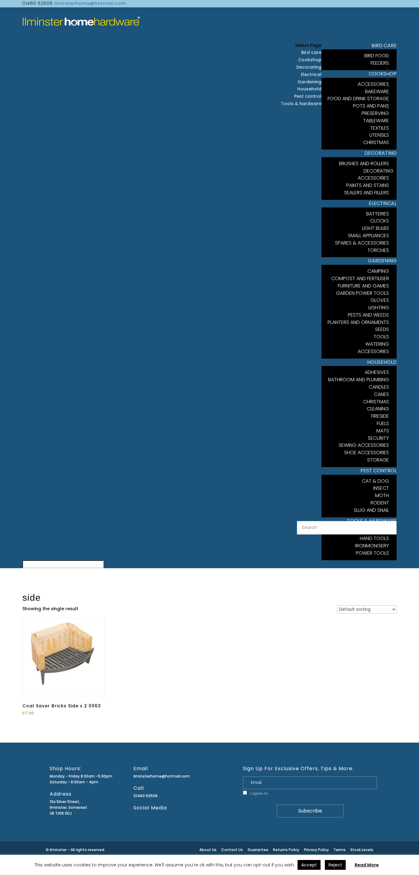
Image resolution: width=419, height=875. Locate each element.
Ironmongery (372, 545)
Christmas (376, 401)
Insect (381, 488)
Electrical (311, 74)
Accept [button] (309, 865)
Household (309, 89)
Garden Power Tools (362, 293)
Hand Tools (374, 538)
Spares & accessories (362, 242)
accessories (373, 351)
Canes (381, 394)
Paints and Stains (367, 185)
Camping (378, 271)
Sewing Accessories (364, 445)
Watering (377, 344)
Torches (378, 250)
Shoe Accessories (366, 452)
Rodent (380, 502)
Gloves (380, 300)
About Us (208, 849)
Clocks (379, 220)
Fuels (383, 423)
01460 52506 (145, 795)
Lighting (378, 307)
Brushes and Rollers (364, 163)
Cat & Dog (375, 481)
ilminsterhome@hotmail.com (161, 776)
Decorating (308, 67)
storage (378, 459)
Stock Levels (361, 849)
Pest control (307, 96)
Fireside (380, 416)
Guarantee (258, 849)
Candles (379, 386)
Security (378, 438)
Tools (381, 336)
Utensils (379, 135)
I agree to (271, 793)
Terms (339, 849)
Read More (367, 865)
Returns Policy (286, 849)
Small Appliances (368, 235)
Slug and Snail (371, 510)
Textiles (379, 127)
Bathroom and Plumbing (358, 379)
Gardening (309, 82)
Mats (382, 430)
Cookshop (309, 60)
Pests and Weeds (368, 314)
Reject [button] (335, 865)
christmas (376, 142)
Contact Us (232, 849)
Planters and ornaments (358, 322)
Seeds (382, 329)
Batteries (377, 213)
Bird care (311, 52)
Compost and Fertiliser (360, 278)
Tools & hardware (301, 104)
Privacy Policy (281, 793)
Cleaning (378, 408)
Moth (382, 495)
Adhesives (377, 372)
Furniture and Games (363, 285)
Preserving (375, 113)
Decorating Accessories (376, 174)
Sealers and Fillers (366, 192)
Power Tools (372, 553)
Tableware (376, 120)
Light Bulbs (375, 228)
